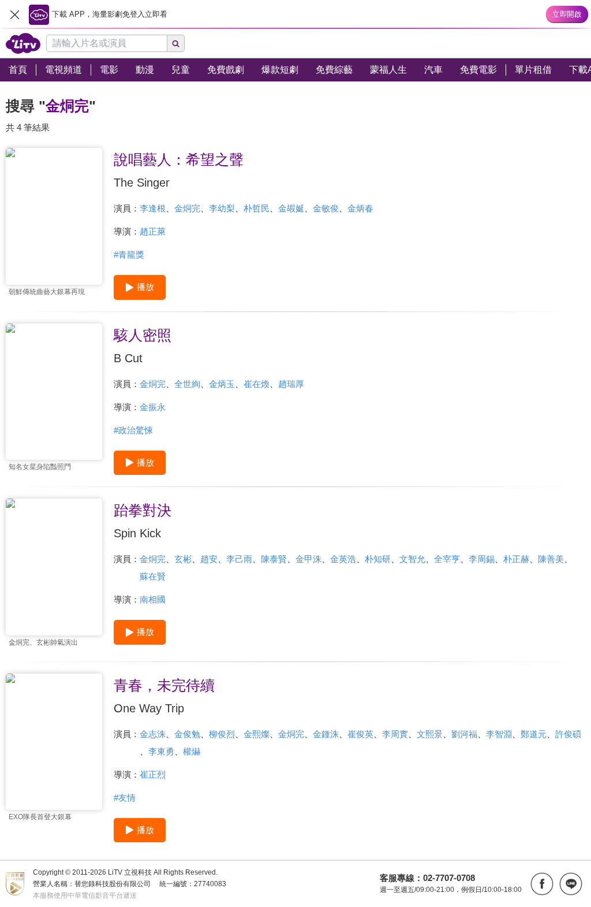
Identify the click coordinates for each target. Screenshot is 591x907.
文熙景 (430, 734)
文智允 (412, 559)
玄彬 (183, 559)
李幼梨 (222, 208)
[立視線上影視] (23, 43)
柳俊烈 (222, 734)
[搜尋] (176, 43)
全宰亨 (447, 559)
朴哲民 (257, 208)
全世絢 (187, 384)
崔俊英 (360, 734)
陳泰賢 (274, 559)
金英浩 (343, 559)
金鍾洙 (326, 734)
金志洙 (153, 734)
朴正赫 (516, 559)
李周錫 (482, 559)
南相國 (153, 599)
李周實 (395, 734)
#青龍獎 (129, 254)
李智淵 (499, 734)
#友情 (125, 797)
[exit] (14, 14)
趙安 (209, 559)
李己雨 (239, 559)
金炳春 (360, 208)
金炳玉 (222, 384)
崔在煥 (257, 384)
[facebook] (541, 883)
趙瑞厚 (291, 384)
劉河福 (464, 734)
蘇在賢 (153, 576)
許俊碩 (568, 734)
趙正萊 (153, 231)
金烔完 (187, 208)
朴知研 (378, 559)
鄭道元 (534, 734)
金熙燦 (257, 734)
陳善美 (551, 559)
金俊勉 (187, 734)
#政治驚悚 (133, 430)
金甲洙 (308, 559)
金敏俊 (326, 208)
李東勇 (161, 751)
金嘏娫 (291, 208)
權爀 (191, 751)
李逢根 (153, 208)
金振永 (153, 407)
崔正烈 (153, 774)
